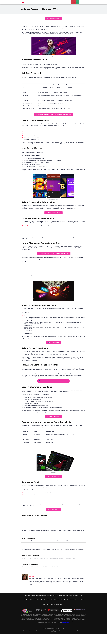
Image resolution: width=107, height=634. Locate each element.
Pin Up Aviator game (28, 227)
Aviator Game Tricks (78, 595)
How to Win (68, 2)
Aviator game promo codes (36, 595)
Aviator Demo (62, 2)
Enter (77, 2)
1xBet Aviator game (27, 229)
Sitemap (57, 604)
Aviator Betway (46, 604)
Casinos (52, 2)
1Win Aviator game (27, 231)
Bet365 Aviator (52, 604)
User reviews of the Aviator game (48, 595)
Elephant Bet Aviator (65, 599)
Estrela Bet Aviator (50, 599)
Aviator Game (47, 2)
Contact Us (62, 604)
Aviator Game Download (60, 595)
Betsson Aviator (57, 599)
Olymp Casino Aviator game (29, 233)
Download (57, 2)
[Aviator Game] (22, 1)
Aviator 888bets (81, 599)
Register (73, 2)
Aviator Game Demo (70, 595)
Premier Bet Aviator (73, 599)
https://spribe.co (65, 622)
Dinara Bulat (31, 576)
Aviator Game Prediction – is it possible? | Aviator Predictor (34, 599)
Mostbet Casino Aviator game (29, 225)
